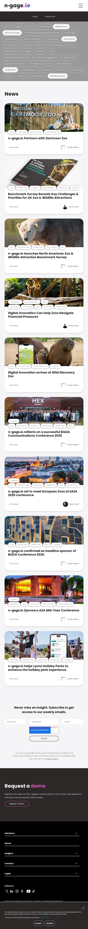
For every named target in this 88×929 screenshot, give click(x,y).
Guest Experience (32, 39)
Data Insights (56, 45)
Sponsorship (77, 70)
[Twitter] (7, 892)
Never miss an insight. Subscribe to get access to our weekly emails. (44, 710)
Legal (8, 873)
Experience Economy (15, 63)
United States (37, 76)
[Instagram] (18, 892)
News (11, 93)
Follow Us (9, 886)
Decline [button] (50, 923)
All (6, 26)
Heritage (26, 51)
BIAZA (41, 45)
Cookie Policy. (45, 917)
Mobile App (44, 26)
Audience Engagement (47, 57)
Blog (35, 16)
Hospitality (10, 70)
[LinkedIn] (13, 892)
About (8, 843)
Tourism (21, 76)
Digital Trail (10, 51)
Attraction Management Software (42, 32)
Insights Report (28, 70)
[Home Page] (17, 6)
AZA (51, 51)
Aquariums (69, 39)
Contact (9, 863)
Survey (8, 76)
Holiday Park (63, 63)
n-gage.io (18, 26)
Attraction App (12, 32)
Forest (48, 63)
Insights (9, 853)
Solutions (10, 833)
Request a (25, 786)
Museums (46, 70)
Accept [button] (38, 923)
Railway (61, 70)
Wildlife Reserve (57, 76)
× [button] (83, 908)
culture (40, 51)
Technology (52, 39)
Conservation (11, 39)
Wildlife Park (61, 26)
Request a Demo (16, 803)
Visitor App (70, 32)
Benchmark (69, 57)
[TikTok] (35, 892)
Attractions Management (17, 57)
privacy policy (52, 758)
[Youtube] (29, 892)
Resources (50, 16)
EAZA (70, 45)
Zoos (30, 26)
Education (27, 45)
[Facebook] (24, 892)
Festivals (34, 63)
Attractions (10, 45)
